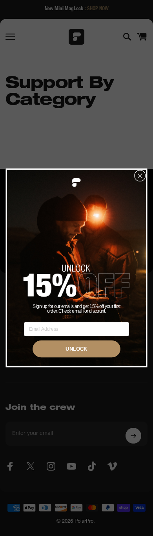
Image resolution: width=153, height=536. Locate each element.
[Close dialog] (140, 176)
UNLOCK (76, 349)
